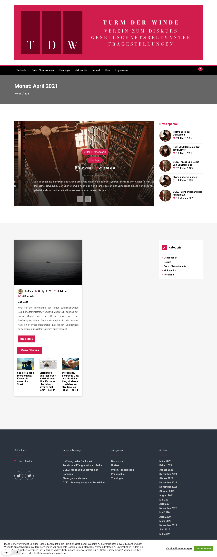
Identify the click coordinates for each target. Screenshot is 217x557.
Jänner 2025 (166, 469)
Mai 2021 (164, 499)
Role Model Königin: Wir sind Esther (186, 148)
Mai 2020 (164, 512)
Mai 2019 (164, 533)
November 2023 (168, 486)
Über (107, 70)
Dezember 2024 (168, 474)
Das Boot (23, 302)
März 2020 (165, 521)
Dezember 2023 (168, 482)
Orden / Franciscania (43, 70)
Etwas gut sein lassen (185, 177)
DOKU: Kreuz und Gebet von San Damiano (84, 176)
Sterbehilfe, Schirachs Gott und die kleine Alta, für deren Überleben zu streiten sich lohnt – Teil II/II (48, 381)
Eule (30, 291)
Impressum (121, 70)
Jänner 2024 (166, 478)
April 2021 (165, 504)
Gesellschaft (170, 257)
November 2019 (168, 525)
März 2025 (165, 461)
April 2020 (165, 516)
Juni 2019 (164, 529)
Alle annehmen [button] (203, 548)
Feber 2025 (165, 465)
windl (77, 167)
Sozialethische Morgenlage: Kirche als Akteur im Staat (25, 378)
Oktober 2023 (166, 491)
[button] (11, 552)
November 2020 (168, 508)
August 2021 (166, 495)
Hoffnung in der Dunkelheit (181, 133)
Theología (64, 70)
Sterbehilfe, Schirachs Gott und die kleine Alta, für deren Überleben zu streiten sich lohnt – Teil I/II (70, 381)
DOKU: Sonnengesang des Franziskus (187, 193)
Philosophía (81, 70)
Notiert (96, 70)
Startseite (21, 70)
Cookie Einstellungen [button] (179, 548)
